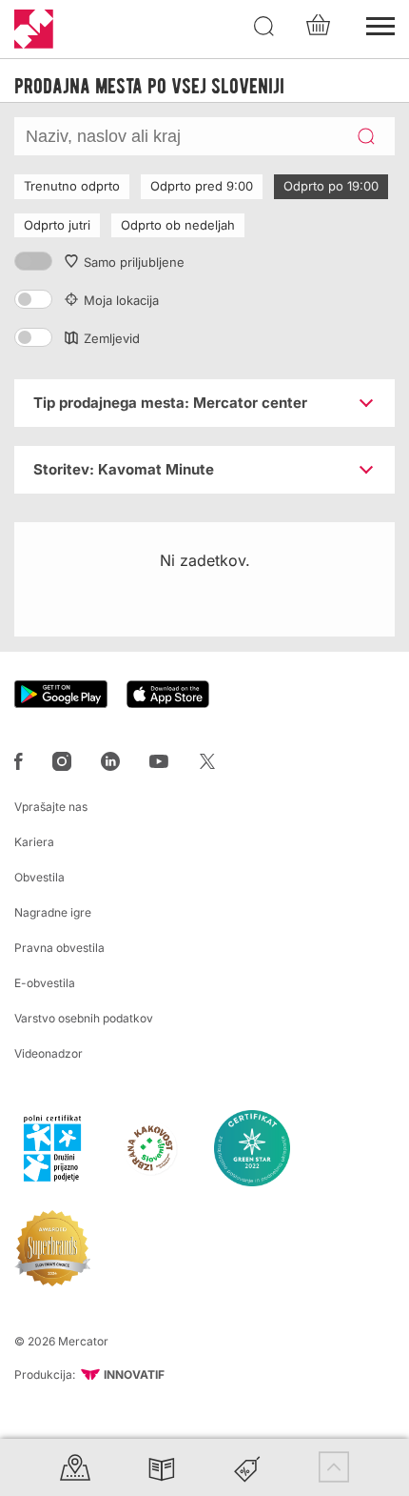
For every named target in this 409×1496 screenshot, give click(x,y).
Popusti (247, 1467)
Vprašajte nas (51, 806)
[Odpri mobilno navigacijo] (380, 24)
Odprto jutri (57, 224)
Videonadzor (48, 1053)
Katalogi (161, 1467)
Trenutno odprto (72, 185)
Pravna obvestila (59, 947)
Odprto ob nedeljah (178, 224)
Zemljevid (112, 338)
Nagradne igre (52, 912)
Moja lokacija (121, 300)
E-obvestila (44, 983)
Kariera (34, 842)
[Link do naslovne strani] (33, 29)
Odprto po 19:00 (331, 185)
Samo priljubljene (134, 262)
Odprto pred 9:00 (201, 185)
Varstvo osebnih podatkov (83, 1018)
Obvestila (39, 877)
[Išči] (264, 26)
